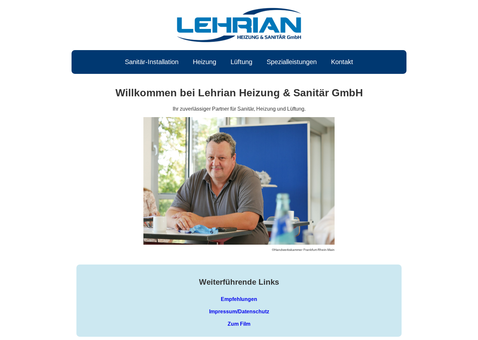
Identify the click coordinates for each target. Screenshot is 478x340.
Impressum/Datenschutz (239, 311)
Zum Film (239, 324)
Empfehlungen (239, 299)
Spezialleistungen (292, 61)
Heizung (204, 61)
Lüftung (241, 61)
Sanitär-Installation (152, 61)
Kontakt (342, 61)
